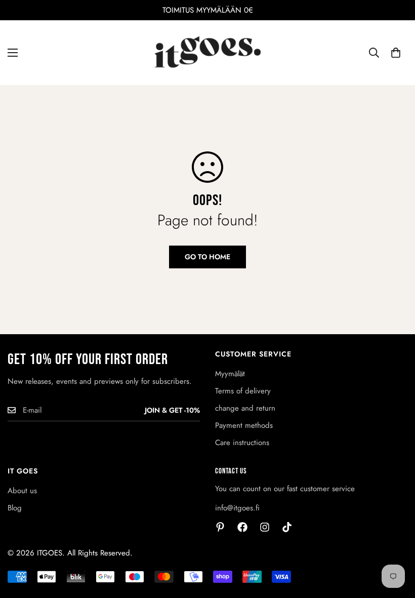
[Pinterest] (220, 527)
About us (22, 490)
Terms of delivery (243, 390)
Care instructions (242, 442)
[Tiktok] (287, 527)
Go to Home (207, 257)
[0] (395, 52)
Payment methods (244, 425)
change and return (245, 408)
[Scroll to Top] (395, 542)
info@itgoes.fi (237, 507)
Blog (15, 507)
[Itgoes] (208, 52)
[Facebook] (242, 527)
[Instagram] (265, 527)
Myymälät (230, 373)
